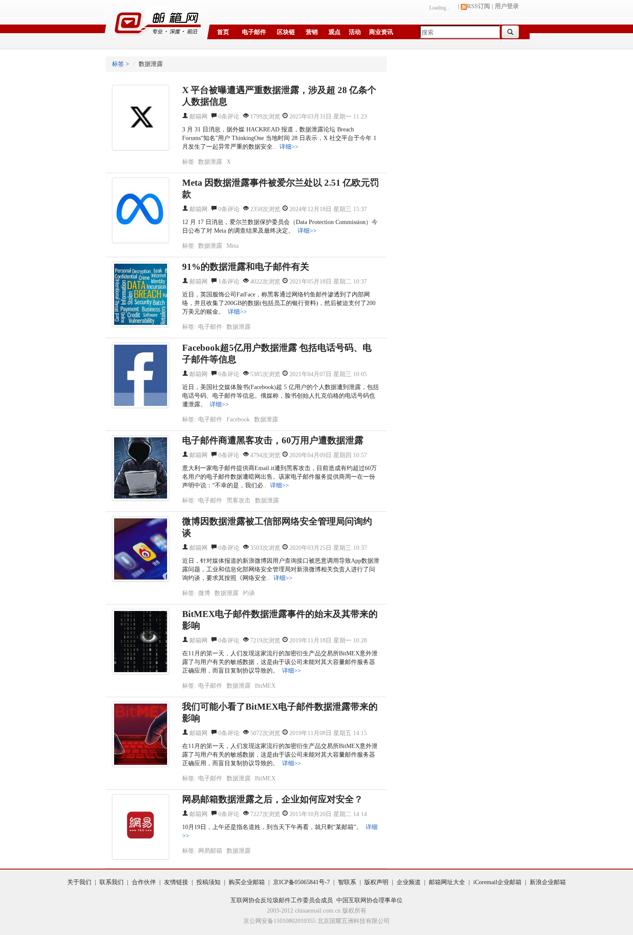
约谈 (249, 593)
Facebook (238, 419)
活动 (355, 32)
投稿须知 (208, 882)
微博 (204, 593)
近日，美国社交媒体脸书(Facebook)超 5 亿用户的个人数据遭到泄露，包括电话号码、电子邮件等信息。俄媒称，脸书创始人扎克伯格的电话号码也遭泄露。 (280, 396)
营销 (312, 32)
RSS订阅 (478, 6)
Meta (233, 246)
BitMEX (265, 686)
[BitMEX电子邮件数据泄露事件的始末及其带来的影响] (140, 641)
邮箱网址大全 (447, 882)
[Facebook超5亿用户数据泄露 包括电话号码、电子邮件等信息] (140, 375)
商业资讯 (381, 32)
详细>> (288, 146)
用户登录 (507, 6)
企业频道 (409, 882)
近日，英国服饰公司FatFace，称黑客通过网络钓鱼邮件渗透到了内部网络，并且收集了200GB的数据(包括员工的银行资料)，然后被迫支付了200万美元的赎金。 (278, 303)
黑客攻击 (239, 500)
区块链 (286, 32)
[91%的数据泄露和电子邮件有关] (140, 294)
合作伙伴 (144, 882)
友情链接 (176, 882)
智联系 (347, 882)
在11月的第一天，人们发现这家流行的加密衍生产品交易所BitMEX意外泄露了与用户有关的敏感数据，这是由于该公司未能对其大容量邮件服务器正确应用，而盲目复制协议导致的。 (280, 662)
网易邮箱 (210, 851)
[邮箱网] (157, 20)
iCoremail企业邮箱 (497, 882)
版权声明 (376, 882)
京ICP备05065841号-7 (301, 882)
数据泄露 (210, 162)
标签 (118, 64)
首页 (223, 32)
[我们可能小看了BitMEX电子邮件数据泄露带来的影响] (140, 734)
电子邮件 (254, 32)
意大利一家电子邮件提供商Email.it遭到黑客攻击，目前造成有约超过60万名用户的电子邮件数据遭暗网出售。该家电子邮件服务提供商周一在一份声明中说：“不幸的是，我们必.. (279, 477)
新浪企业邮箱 (548, 882)
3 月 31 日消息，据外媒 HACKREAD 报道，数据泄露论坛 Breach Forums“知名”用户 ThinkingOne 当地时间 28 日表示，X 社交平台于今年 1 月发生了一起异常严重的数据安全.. (279, 138)
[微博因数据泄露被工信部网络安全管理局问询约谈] (140, 549)
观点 (335, 32)
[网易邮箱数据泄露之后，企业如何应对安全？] (140, 827)
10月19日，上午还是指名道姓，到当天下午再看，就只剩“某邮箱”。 (272, 827)
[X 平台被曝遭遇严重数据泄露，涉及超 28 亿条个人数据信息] (140, 117)
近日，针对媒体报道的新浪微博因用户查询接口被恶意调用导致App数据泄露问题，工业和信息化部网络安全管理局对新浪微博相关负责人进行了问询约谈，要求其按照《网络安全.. (280, 569)
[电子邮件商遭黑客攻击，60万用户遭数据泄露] (140, 468)
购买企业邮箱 (247, 882)
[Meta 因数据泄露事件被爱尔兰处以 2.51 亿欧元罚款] (140, 210)
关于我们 (79, 882)
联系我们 (111, 882)
